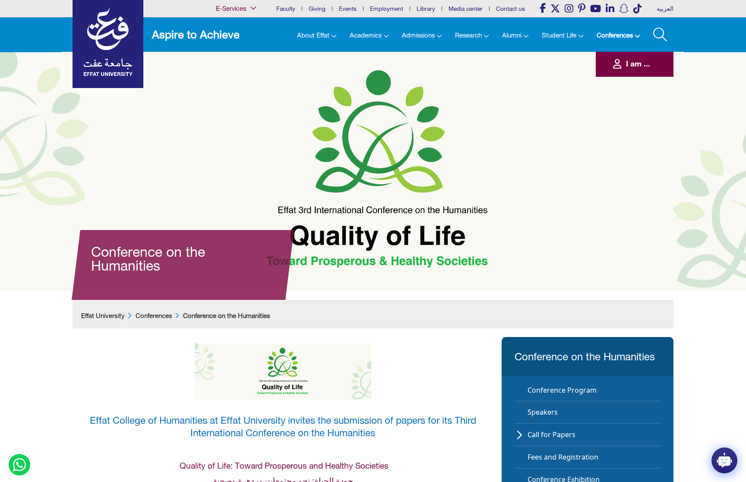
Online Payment (226, 106)
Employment (386, 8)
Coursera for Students (232, 53)
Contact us (510, 8)
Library (426, 8)
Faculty (285, 8)
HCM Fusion (223, 79)
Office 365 (220, 97)
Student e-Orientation (232, 115)
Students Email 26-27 (232, 132)
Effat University (103, 315)
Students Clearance (230, 123)
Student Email (224, 141)
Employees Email (227, 62)
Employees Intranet (229, 71)
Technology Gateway (231, 150)
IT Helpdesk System (230, 88)
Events (348, 8)
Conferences (154, 315)
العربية (665, 8)
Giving (317, 8)
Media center (466, 8)
